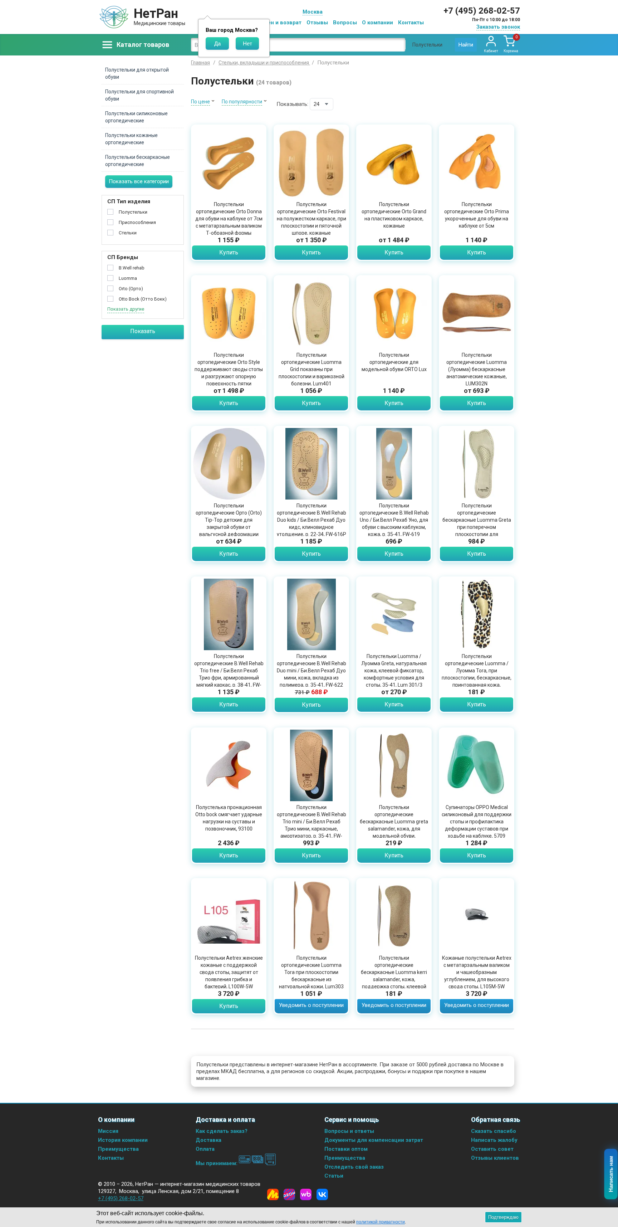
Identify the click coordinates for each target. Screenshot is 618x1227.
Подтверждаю (503, 1217)
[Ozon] (289, 1194)
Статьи (333, 1176)
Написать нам (611, 1174)
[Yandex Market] (273, 1194)
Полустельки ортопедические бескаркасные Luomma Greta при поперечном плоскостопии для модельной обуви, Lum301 (476, 523)
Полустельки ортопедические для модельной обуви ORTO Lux (394, 362)
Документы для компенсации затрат (373, 1140)
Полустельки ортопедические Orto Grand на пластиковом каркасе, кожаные (394, 215)
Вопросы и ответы (349, 1131)
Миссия (108, 1131)
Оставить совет (492, 1149)
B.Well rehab (131, 268)
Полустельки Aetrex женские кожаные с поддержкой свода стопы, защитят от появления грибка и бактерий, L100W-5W (229, 972)
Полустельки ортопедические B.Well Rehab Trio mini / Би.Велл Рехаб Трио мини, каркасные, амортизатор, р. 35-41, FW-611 (311, 825)
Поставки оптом (346, 1149)
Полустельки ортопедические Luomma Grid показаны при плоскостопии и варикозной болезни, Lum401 (311, 369)
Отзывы (317, 22)
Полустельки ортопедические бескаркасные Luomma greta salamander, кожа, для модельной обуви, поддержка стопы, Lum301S (394, 825)
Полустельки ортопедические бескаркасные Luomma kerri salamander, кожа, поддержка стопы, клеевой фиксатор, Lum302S (394, 976)
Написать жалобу (494, 1140)
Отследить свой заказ (354, 1167)
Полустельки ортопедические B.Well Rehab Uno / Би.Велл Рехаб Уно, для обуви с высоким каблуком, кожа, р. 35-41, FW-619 (394, 520)
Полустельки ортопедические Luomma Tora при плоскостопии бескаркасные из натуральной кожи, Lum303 (311, 972)
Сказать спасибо (493, 1131)
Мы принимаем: (217, 1163)
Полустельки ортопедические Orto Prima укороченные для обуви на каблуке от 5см (476, 215)
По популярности (242, 101)
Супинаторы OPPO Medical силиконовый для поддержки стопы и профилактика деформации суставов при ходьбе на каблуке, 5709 (476, 821)
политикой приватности (380, 1221)
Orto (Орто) (131, 288)
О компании (377, 22)
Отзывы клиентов (495, 1158)
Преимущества (118, 1149)
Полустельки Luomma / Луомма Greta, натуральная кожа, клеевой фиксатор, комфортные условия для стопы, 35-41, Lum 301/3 (394, 670)
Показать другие (125, 309)
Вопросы (345, 22)
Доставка (208, 1140)
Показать (142, 331)
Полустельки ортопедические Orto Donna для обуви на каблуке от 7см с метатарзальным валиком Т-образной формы (229, 218)
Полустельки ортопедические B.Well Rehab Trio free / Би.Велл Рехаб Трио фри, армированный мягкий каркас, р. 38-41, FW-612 (229, 674)
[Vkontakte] (322, 1194)
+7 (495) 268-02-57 (481, 11)
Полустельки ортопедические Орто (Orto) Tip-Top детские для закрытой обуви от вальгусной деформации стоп (229, 523)
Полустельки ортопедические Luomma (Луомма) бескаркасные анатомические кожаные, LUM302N (476, 369)
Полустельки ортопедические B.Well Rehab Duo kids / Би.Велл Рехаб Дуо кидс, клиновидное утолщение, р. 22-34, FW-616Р (311, 520)
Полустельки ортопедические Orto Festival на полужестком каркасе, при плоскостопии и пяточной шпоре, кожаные (311, 218)
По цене (200, 101)
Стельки (128, 232)
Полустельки (133, 212)
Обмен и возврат (278, 22)
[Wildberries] (306, 1194)
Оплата (205, 1149)
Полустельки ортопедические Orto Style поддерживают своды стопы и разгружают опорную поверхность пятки (229, 369)
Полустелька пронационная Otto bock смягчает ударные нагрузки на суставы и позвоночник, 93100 (228, 818)
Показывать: (292, 104)
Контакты (411, 22)
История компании (123, 1140)
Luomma (128, 278)
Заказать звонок (498, 27)
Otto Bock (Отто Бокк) (143, 299)
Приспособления (137, 222)
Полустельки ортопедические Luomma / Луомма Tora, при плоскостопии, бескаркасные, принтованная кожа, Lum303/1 (476, 674)
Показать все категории (139, 181)
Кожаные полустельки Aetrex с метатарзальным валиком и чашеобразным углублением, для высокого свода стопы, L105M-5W (476, 972)
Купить (228, 252)
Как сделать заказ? (221, 1131)
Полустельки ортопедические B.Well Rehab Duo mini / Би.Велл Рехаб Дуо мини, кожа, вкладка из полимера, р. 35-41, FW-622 (311, 670)
